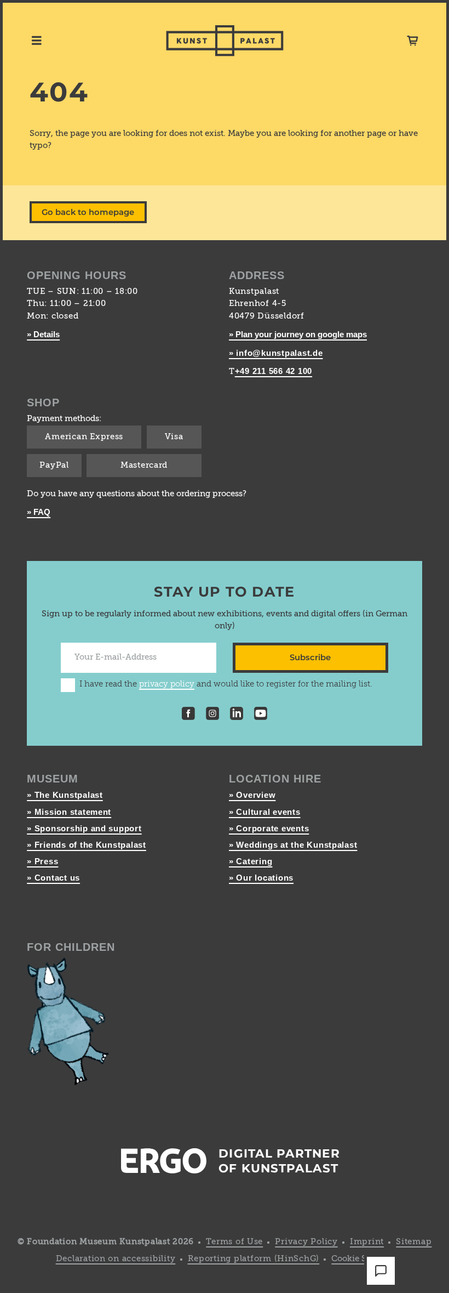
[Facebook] (188, 715)
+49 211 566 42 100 (273, 371)
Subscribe (310, 657)
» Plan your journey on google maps (298, 334)
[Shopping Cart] (413, 40)
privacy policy (166, 684)
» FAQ (38, 512)
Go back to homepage (88, 212)
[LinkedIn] (236, 715)
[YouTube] (260, 715)
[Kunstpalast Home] (225, 40)
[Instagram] (212, 715)
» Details (43, 334)
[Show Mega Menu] (37, 40)
